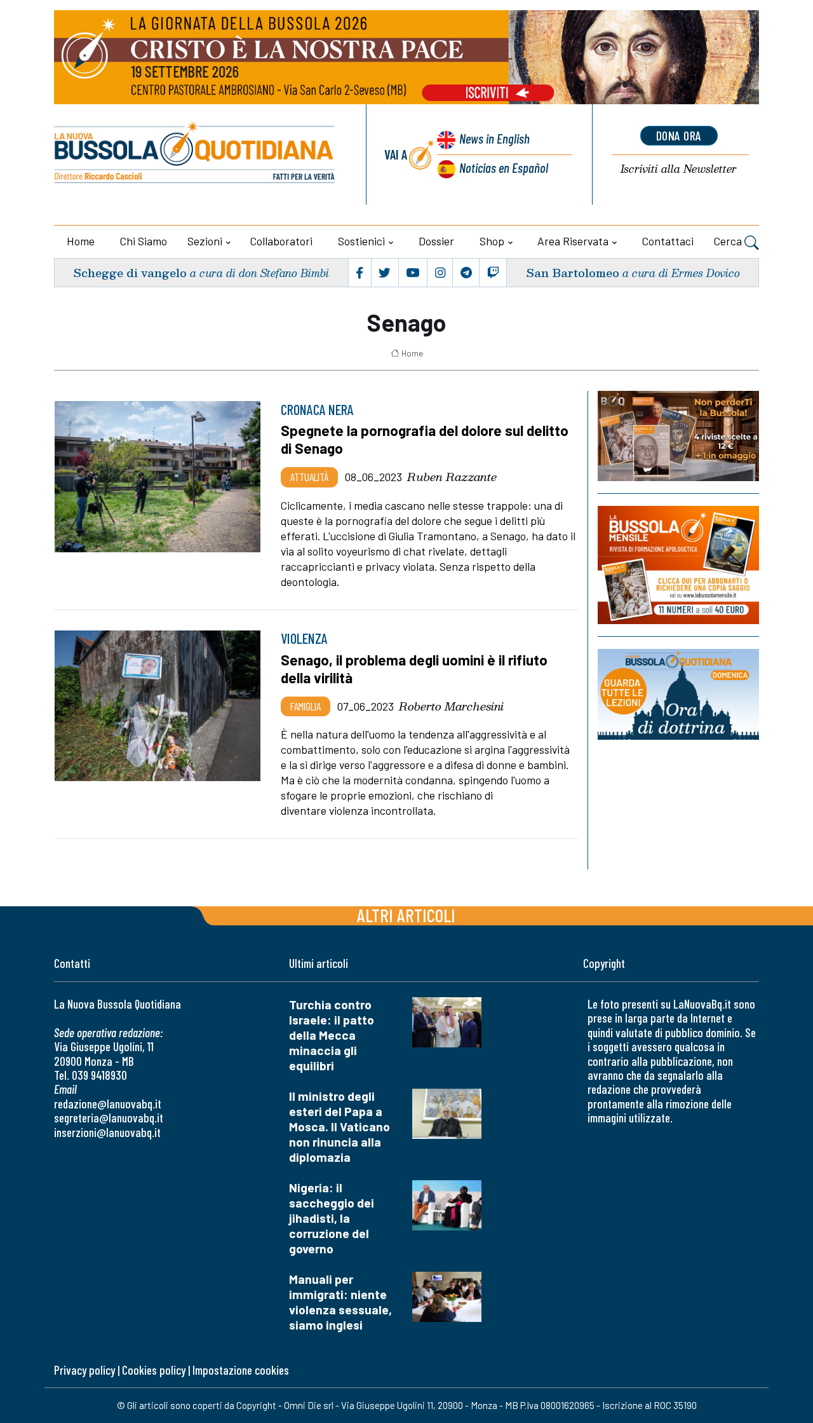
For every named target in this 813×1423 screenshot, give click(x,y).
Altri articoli (406, 915)
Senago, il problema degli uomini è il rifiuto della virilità (414, 668)
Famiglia (305, 706)
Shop (492, 241)
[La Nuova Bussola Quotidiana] (195, 154)
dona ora (679, 135)
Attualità (309, 477)
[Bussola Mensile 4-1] (678, 436)
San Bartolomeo (572, 272)
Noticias (503, 167)
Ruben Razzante (452, 476)
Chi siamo (143, 241)
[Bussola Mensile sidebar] (678, 564)
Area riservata (572, 241)
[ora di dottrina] (678, 694)
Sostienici (361, 241)
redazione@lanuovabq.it (107, 1103)
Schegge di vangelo (130, 272)
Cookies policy (153, 1370)
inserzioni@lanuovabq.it (107, 1132)
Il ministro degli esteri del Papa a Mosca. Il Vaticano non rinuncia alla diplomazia (339, 1126)
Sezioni (204, 241)
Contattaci (668, 241)
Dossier (436, 241)
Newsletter (679, 169)
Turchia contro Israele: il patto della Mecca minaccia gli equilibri (331, 1035)
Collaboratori (281, 241)
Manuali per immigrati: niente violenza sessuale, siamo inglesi (340, 1302)
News (494, 138)
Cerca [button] (729, 241)
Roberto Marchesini (451, 706)
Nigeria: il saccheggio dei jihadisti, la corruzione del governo (331, 1218)
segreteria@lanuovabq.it (108, 1117)
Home (81, 241)
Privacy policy (84, 1370)
